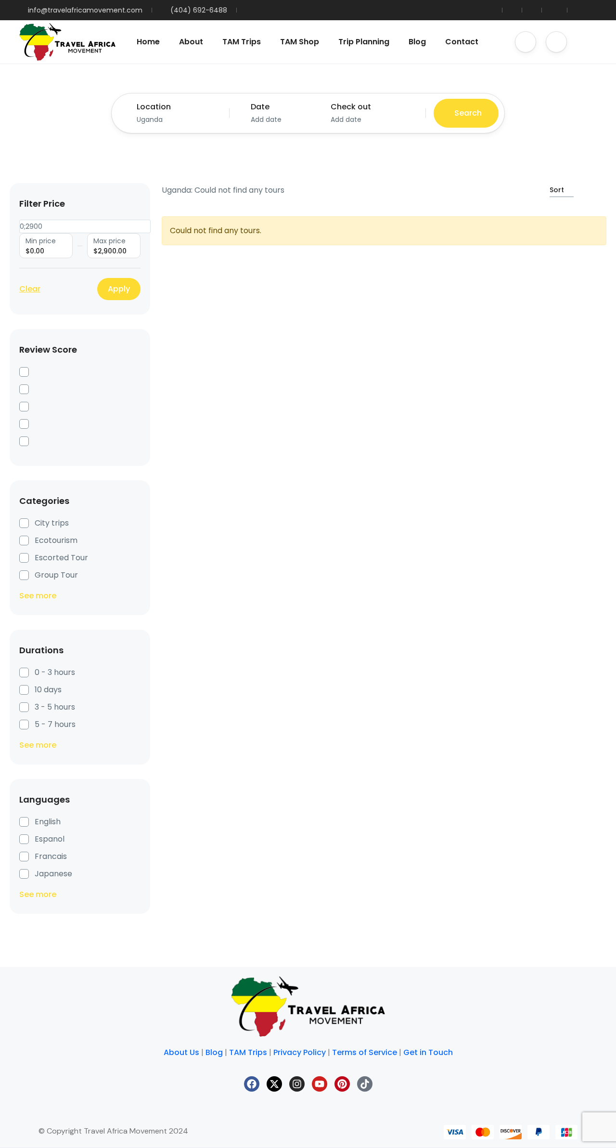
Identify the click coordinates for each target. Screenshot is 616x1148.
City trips (52, 522)
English (48, 821)
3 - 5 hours (55, 707)
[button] (525, 42)
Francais (51, 856)
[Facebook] (251, 1084)
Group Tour (56, 575)
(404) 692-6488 (198, 10)
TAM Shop (299, 41)
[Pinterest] (342, 1084)
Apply (119, 288)
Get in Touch (428, 1052)
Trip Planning (363, 41)
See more (37, 596)
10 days (48, 689)
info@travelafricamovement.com (85, 10)
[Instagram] (297, 1084)
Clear (29, 289)
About (191, 41)
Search (468, 113)
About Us (181, 1052)
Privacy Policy (299, 1052)
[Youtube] (319, 1084)
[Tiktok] (364, 1084)
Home (148, 41)
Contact (461, 41)
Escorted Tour (61, 557)
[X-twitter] (274, 1084)
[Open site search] (587, 42)
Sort (557, 190)
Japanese (53, 873)
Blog (417, 41)
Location (154, 106)
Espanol (49, 839)
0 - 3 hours (55, 672)
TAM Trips (241, 41)
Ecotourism (56, 540)
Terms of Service (364, 1052)
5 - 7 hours (55, 724)
